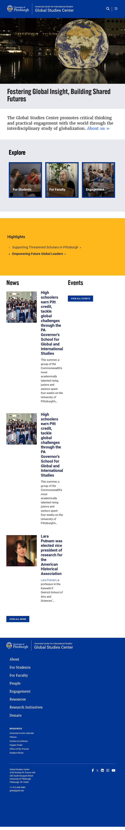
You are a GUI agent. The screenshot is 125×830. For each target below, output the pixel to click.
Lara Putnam (48, 580)
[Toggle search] (108, 9)
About (14, 659)
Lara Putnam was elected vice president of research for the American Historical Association (51, 554)
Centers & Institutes (19, 741)
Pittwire (13, 737)
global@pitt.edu (17, 790)
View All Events (80, 298)
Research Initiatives (26, 707)
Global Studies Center (54, 10)
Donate (15, 715)
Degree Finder (16, 745)
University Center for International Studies (54, 6)
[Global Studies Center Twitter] (97, 770)
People (15, 683)
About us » (98, 128)
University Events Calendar (22, 733)
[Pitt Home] (19, 8)
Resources (18, 699)
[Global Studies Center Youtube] (113, 770)
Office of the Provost (19, 749)
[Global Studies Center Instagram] (107, 770)
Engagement (20, 691)
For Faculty (19, 675)
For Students (20, 667)
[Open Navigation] (116, 9)
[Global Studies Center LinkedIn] (102, 770)
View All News (17, 619)
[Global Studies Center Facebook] (93, 770)
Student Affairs (17, 752)
